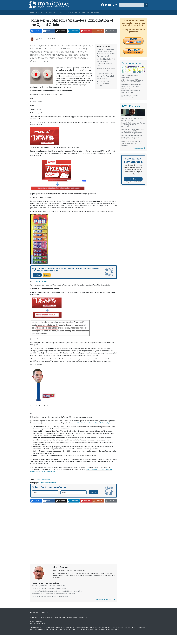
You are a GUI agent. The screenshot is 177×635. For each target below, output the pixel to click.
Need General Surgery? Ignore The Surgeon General (105, 83)
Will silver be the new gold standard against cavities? (50, 596)
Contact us (44, 612)
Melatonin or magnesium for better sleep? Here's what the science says (131, 86)
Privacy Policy (34, 612)
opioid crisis (46, 479)
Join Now (37, 275)
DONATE (133, 39)
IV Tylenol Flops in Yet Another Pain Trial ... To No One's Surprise (106, 76)
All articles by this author (105, 599)
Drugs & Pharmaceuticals (47, 483)
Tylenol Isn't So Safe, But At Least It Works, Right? (94, 423)
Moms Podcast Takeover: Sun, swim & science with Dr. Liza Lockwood (131, 143)
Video (45, 12)
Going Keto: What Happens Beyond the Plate (130, 91)
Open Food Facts (41, 281)
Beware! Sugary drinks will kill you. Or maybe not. (49, 586)
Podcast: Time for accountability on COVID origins (132, 119)
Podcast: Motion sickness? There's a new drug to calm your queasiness (133, 124)
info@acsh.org (40, 621)
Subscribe (85, 12)
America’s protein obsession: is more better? (132, 76)
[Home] (51, 5)
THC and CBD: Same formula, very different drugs (49, 588)
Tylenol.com (46, 339)
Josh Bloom (41, 39)
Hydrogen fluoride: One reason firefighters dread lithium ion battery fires (57, 591)
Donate (52, 12)
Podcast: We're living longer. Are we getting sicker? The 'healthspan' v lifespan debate (132, 131)
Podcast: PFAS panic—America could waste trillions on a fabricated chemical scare (131, 137)
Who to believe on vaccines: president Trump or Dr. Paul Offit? (53, 594)
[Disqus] (73, 529)
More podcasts (138, 148)
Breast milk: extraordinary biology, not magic (130, 96)
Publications (61, 12)
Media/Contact (74, 12)
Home (32, 12)
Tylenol (38, 479)
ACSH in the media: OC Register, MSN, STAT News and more (132, 81)
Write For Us (95, 12)
